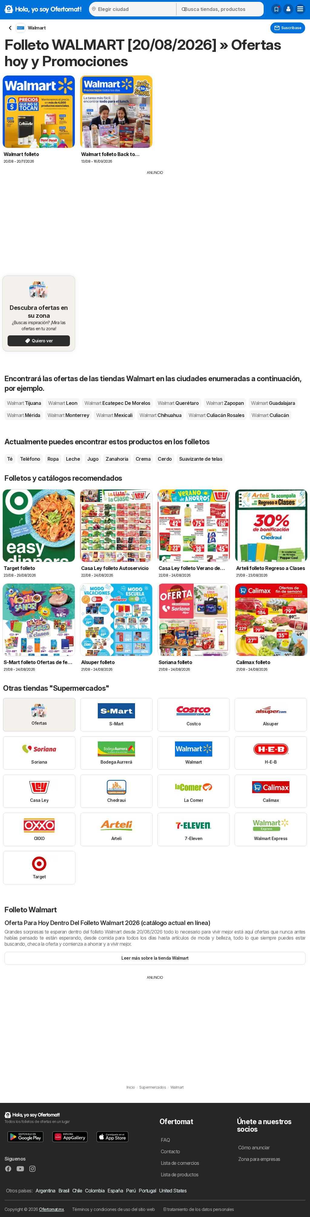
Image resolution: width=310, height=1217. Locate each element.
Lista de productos (180, 1174)
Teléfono (30, 459)
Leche (73, 459)
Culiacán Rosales (216, 415)
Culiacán (270, 415)
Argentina (45, 1191)
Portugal (147, 1191)
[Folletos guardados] (276, 9)
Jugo (92, 459)
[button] (288, 9)
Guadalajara (273, 403)
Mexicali (114, 415)
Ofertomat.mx (51, 1209)
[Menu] (300, 9)
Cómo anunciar (253, 1147)
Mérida (23, 415)
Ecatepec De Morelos (117, 403)
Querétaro (178, 403)
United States (172, 1191)
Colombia (94, 1191)
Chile (77, 1191)
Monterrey (68, 415)
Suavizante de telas (200, 459)
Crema (143, 459)
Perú (131, 1191)
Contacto (170, 1151)
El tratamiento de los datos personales (198, 1209)
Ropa (53, 459)
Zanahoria (117, 459)
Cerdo (165, 459)
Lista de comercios (180, 1163)
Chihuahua (160, 415)
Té (10, 459)
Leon (62, 403)
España (115, 1191)
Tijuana (24, 403)
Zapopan (225, 403)
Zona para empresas (259, 1159)
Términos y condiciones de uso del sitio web (113, 1209)
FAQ (165, 1140)
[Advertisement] (155, 220)
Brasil (63, 1191)
